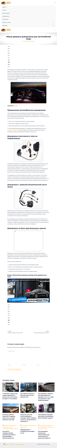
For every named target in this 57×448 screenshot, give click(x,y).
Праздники (4, 25)
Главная (4, 7)
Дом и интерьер (6, 13)
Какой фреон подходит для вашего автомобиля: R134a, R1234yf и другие (45, 416)
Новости (4, 10)
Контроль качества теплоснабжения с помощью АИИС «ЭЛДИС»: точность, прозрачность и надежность (28, 418)
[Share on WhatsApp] (8, 55)
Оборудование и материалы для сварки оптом (27, 431)
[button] (55, 3)
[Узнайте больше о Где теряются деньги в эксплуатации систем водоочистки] (28, 387)
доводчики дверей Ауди (13, 130)
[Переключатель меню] (53, 22)
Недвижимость (5, 16)
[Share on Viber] (8, 57)
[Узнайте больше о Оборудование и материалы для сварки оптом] (28, 426)
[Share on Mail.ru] (8, 59)
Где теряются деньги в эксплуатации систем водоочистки (27, 395)
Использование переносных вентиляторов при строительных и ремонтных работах (44, 435)
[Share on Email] (8, 62)
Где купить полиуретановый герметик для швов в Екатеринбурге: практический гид (9, 435)
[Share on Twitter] (8, 51)
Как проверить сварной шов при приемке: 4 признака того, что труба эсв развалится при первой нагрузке (46, 397)
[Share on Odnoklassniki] (8, 53)
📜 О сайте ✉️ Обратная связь (17, 444)
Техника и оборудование (30, 41)
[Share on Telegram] (8, 46)
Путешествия (5, 19)
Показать (16, 105)
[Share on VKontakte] (8, 48)
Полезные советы (6, 22)
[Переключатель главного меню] (54, 30)
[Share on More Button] (8, 64)
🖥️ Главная (6, 444)
